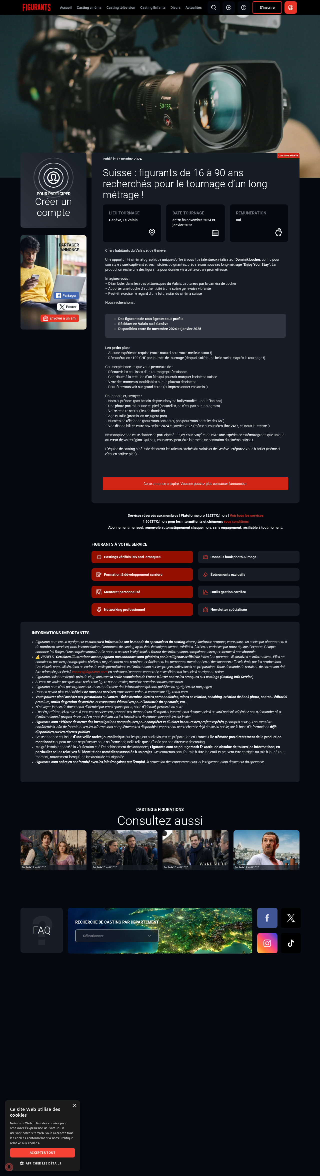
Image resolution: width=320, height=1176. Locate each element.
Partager (69, 295)
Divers (175, 8)
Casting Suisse (288, 155)
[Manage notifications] (9, 1167)
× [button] (74, 1105)
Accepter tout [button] (42, 1152)
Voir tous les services (247, 515)
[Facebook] (267, 918)
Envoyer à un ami (63, 318)
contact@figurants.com (90, 672)
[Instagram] (267, 943)
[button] (42, 1163)
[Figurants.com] (36, 7)
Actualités (194, 8)
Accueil (66, 8)
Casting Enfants (153, 8)
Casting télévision (120, 8)
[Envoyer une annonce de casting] (228, 7)
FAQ (42, 930)
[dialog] (42, 1135)
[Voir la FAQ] (244, 7)
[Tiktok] (291, 943)
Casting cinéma (89, 8)
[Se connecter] (290, 7)
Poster (71, 307)
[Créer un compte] (53, 190)
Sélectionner (93, 936)
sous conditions (236, 521)
